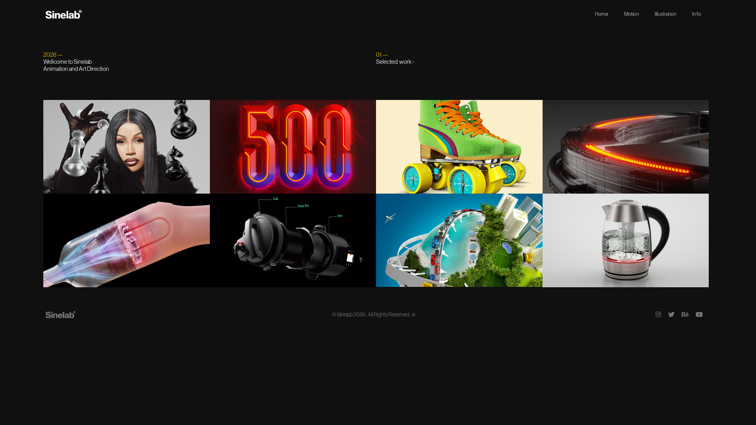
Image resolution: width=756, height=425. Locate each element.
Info (696, 14)
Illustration (665, 14)
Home (601, 14)
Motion (631, 14)
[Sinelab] (64, 14)
